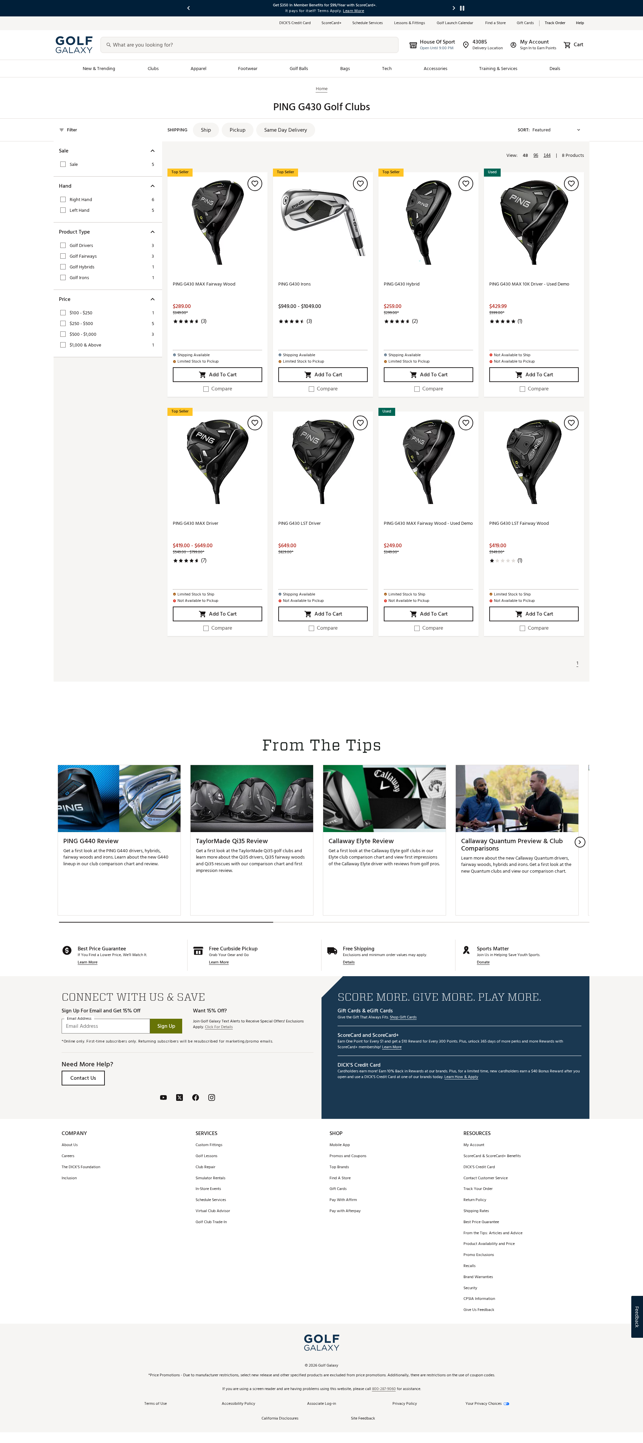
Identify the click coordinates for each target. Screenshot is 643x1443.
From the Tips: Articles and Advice (492, 1233)
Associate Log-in (321, 1404)
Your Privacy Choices (484, 1404)
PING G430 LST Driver (299, 523)
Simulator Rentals (210, 1178)
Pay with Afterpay (345, 1211)
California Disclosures (280, 1419)
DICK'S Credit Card (479, 1167)
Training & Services (498, 68)
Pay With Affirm (343, 1200)
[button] (206, 130)
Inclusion (69, 1178)
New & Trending (99, 68)
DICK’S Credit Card (295, 23)
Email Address (79, 1018)
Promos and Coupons (348, 1156)
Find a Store (495, 23)
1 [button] (577, 663)
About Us (70, 1145)
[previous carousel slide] (189, 8)
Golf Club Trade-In (211, 1222)
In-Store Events (208, 1189)
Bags (345, 68)
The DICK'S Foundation (81, 1167)
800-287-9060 (384, 1389)
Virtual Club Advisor (213, 1211)
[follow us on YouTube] (163, 1098)
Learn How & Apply (461, 1077)
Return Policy (474, 1200)
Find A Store (340, 1178)
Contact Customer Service (485, 1178)
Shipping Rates (476, 1211)
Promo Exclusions (478, 1255)
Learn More (87, 962)
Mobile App (340, 1145)
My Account (473, 1145)
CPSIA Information (479, 1299)
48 (525, 155)
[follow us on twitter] (179, 1098)
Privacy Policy (404, 1404)
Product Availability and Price (489, 1244)
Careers (68, 1156)
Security (470, 1288)
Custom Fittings (209, 1145)
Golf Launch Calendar (456, 23)
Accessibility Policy (238, 1404)
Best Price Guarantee (481, 1222)
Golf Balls (299, 68)
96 (535, 155)
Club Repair (205, 1167)
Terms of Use (155, 1404)
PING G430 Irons (294, 284)
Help (580, 23)
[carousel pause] (462, 8)
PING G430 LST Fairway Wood (519, 523)
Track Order (555, 23)
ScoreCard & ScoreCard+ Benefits (492, 1156)
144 (547, 155)
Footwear (248, 68)
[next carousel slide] (454, 8)
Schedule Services (367, 23)
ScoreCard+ (332, 23)
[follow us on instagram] (212, 1098)
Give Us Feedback (478, 1310)
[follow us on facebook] (196, 1098)
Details (349, 962)
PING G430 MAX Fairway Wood (204, 284)
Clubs (153, 68)
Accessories (435, 68)
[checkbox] (217, 389)
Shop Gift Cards (403, 1017)
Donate (483, 962)
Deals (555, 68)
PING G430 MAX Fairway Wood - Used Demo (428, 523)
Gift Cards (525, 23)
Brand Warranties (478, 1277)
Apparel (198, 68)
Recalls (469, 1266)
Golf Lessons (206, 1156)
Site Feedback (363, 1419)
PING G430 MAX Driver (195, 523)
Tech (387, 68)
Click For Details (219, 1027)
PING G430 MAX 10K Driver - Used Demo (529, 284)
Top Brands (339, 1167)
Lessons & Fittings (410, 23)
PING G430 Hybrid (402, 284)
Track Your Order (478, 1189)
